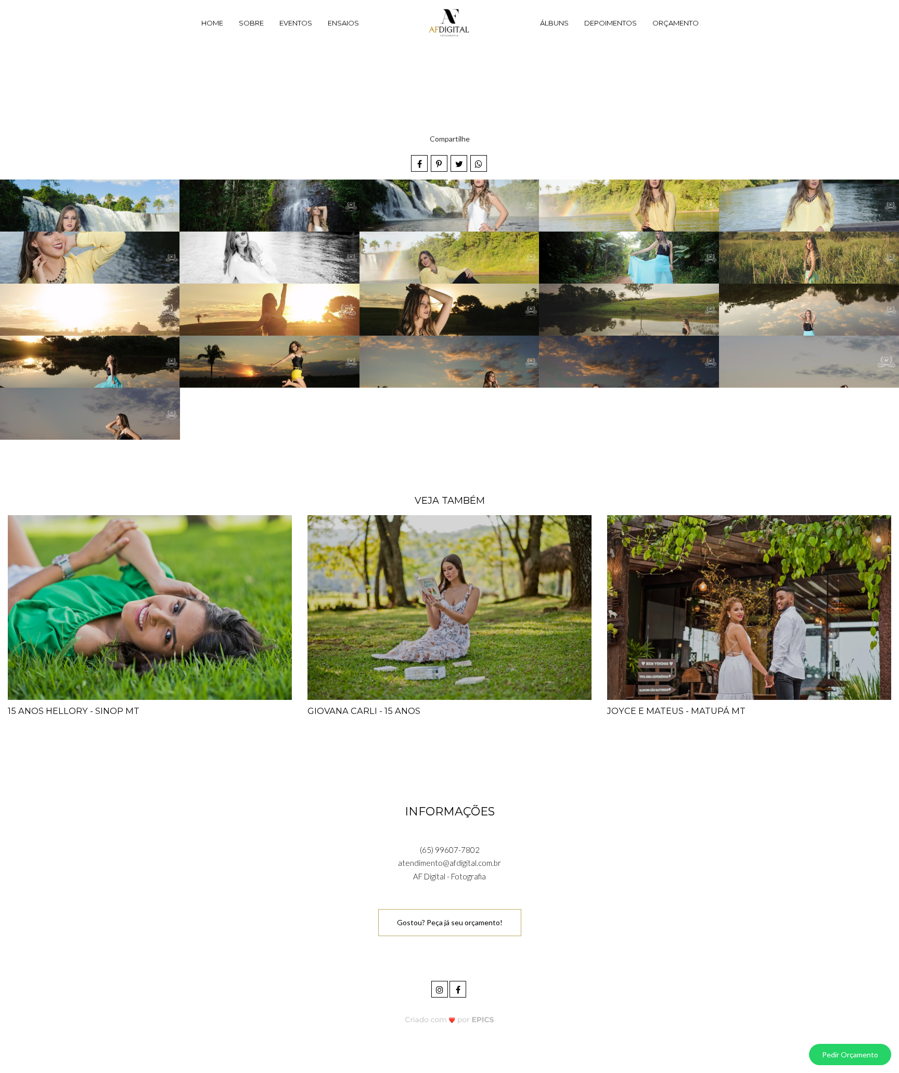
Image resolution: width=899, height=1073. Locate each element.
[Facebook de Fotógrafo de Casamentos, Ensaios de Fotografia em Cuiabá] (459, 988)
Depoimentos (610, 23)
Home (212, 23)
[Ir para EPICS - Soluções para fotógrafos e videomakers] (449, 1019)
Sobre (251, 23)
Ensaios (343, 23)
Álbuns (554, 23)
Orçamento (675, 23)
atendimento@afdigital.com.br (449, 862)
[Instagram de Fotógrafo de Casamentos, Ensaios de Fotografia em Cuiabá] (440, 988)
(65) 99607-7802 (450, 849)
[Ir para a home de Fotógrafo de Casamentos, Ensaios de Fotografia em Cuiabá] (449, 23)
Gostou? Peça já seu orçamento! (450, 922)
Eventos (295, 23)
